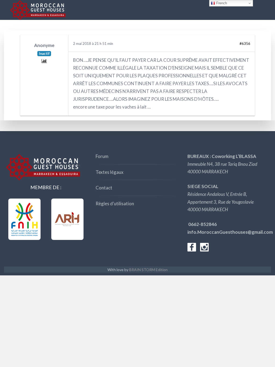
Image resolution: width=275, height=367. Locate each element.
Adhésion (107, 23)
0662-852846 (202, 224)
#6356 (245, 43)
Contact (104, 187)
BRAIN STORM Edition (148, 269)
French (221, 3)
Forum (85, 23)
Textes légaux (110, 172)
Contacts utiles (137, 23)
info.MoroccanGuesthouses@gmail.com (230, 232)
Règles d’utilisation (115, 203)
